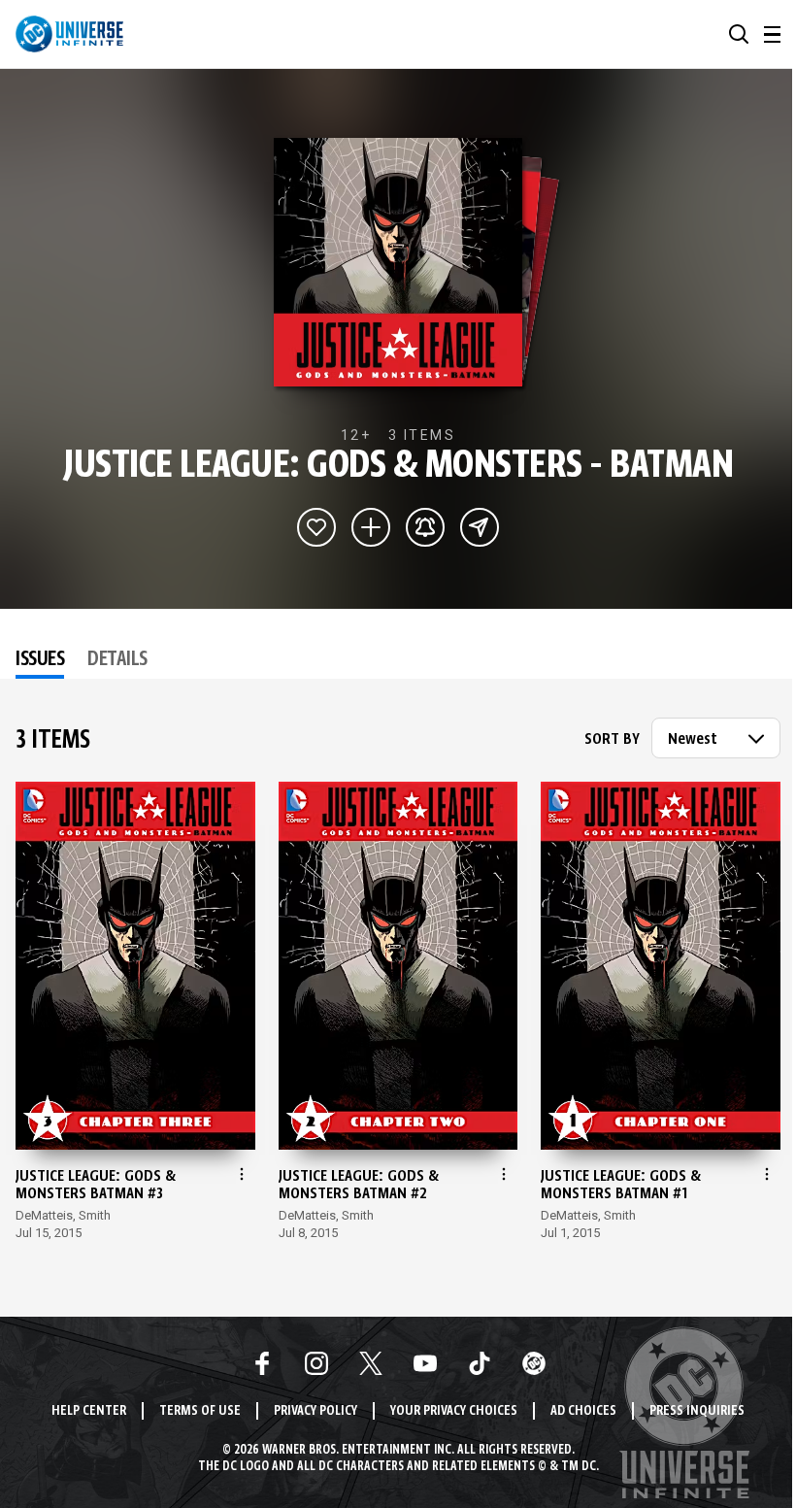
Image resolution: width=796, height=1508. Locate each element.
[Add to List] (370, 527)
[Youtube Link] (425, 1363)
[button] (738, 34)
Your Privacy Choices (453, 1411)
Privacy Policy (315, 1411)
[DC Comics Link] (534, 1363)
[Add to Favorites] (316, 527)
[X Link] (370, 1363)
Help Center (88, 1411)
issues (40, 660)
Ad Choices (583, 1411)
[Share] (479, 527)
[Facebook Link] (262, 1363)
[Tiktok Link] (479, 1363)
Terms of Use (200, 1411)
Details (117, 660)
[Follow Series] (425, 527)
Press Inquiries (697, 1411)
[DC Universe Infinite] (69, 34)
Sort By (612, 740)
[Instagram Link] (316, 1363)
